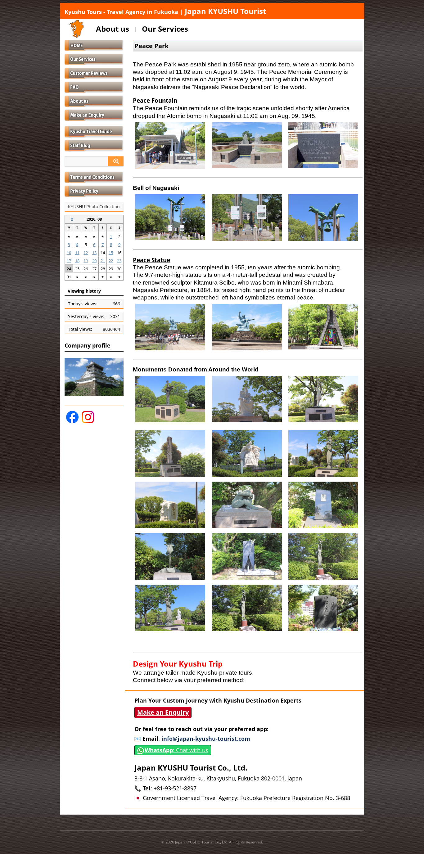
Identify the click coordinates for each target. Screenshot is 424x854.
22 (111, 260)
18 (77, 260)
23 (119, 260)
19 (85, 260)
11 (77, 252)
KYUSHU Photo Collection (94, 206)
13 (94, 252)
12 (85, 252)
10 (69, 252)
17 (69, 260)
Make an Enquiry (163, 712)
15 (111, 252)
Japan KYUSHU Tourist (165, 11)
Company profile (88, 345)
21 (103, 260)
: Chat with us (176, 750)
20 (94, 260)
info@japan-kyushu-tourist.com (205, 738)
